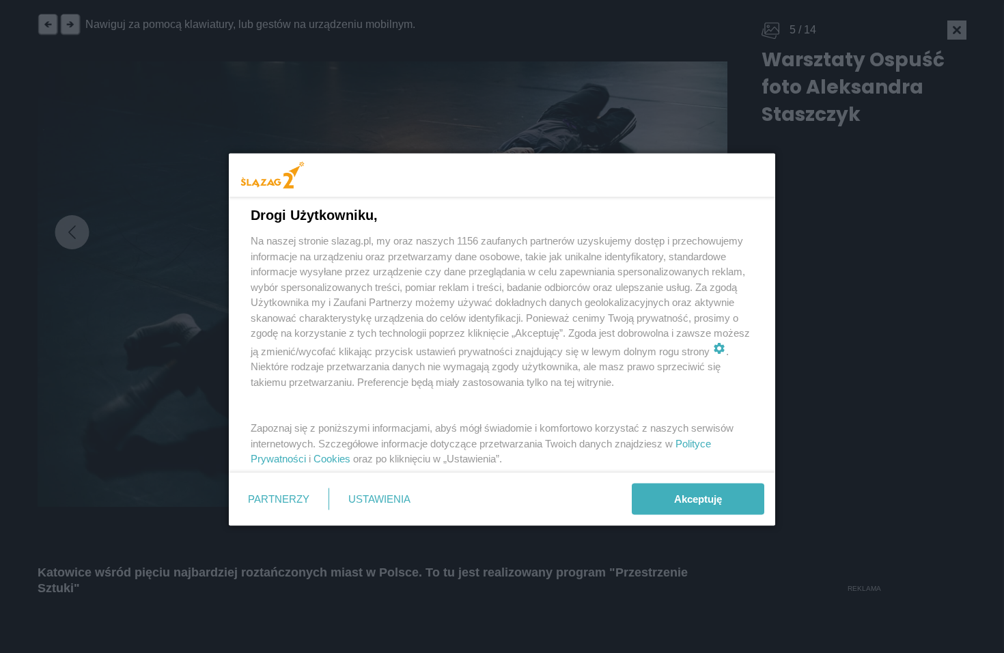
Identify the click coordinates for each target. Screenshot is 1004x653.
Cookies (331, 458)
